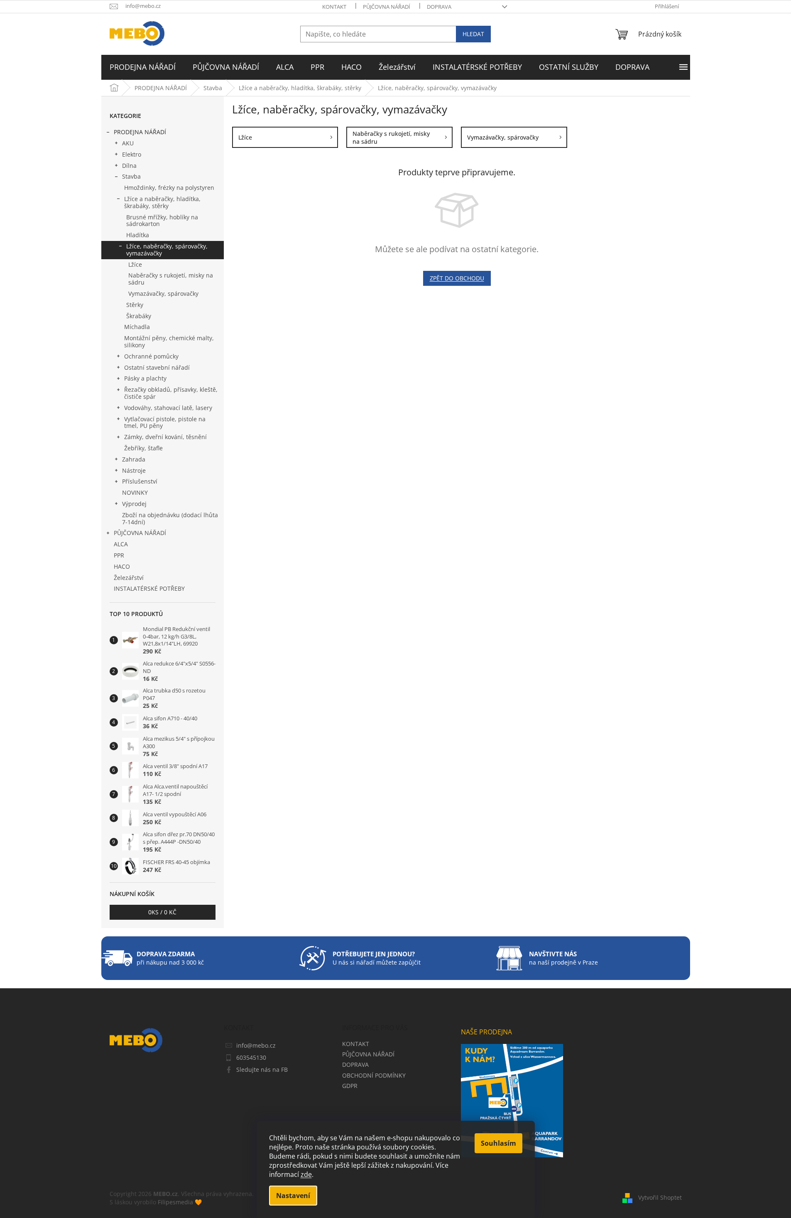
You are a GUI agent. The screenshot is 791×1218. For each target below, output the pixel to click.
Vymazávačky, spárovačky (163, 293)
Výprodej (134, 504)
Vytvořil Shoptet (660, 1197)
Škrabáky (138, 316)
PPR (119, 555)
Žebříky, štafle (143, 448)
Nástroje (134, 470)
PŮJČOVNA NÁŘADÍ (386, 6)
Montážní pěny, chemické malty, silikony (169, 341)
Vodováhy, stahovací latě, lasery (168, 408)
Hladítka (137, 235)
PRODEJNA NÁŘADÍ (140, 132)
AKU (128, 143)
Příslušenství (139, 481)
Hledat (473, 34)
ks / (162, 912)
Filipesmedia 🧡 (180, 1202)
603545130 (251, 1057)
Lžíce (135, 264)
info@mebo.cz (256, 1045)
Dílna (129, 165)
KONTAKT (334, 6)
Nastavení (293, 1195)
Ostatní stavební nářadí (157, 367)
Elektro (131, 154)
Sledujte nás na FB (262, 1069)
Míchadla (137, 327)
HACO (122, 566)
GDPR (350, 1086)
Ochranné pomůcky (151, 356)
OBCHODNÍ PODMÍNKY (374, 1075)
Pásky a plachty (145, 378)
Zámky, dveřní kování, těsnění (165, 437)
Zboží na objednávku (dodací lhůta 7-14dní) (170, 518)
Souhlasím (498, 1143)
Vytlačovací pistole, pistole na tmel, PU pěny (165, 422)
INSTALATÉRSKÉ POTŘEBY (149, 588)
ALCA (121, 544)
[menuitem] (142, 67)
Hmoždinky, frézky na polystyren (169, 188)
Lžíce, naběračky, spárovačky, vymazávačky (167, 249)
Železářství (129, 578)
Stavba (131, 176)
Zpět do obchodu (457, 278)
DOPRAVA (439, 6)
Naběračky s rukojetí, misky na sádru (170, 278)
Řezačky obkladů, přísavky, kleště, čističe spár (171, 393)
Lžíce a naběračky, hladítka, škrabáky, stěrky (162, 202)
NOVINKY (135, 492)
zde (306, 1174)
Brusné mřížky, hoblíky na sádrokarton (162, 220)
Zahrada (133, 459)
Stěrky (134, 305)
